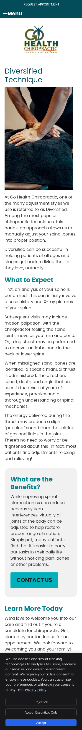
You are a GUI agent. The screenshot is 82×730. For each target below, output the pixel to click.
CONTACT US (34, 580)
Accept (41, 723)
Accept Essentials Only (41, 712)
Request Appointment (41, 4)
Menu (15, 13)
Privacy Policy (35, 690)
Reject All (41, 702)
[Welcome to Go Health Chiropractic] (41, 52)
